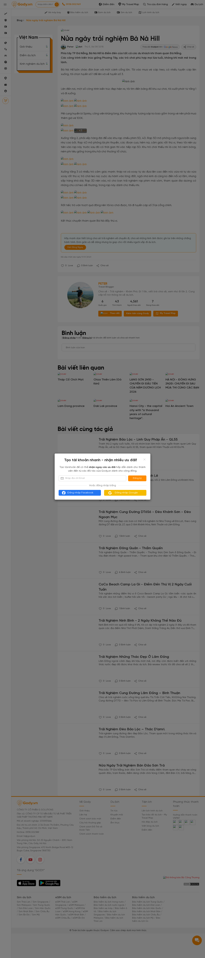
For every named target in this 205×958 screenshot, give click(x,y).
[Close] (144, 459)
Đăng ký (137, 478)
